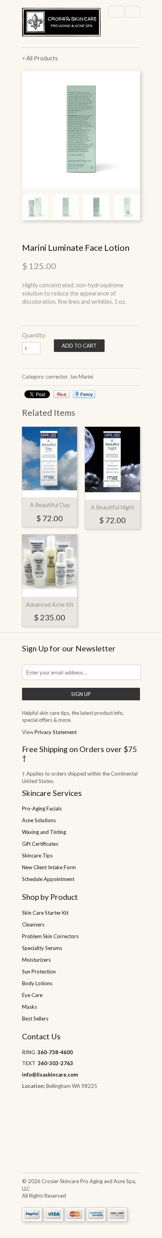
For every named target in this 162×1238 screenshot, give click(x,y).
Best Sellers (35, 1018)
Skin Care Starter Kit (45, 913)
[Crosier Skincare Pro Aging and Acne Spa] (61, 24)
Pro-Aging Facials (42, 808)
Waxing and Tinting (44, 832)
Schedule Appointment (48, 879)
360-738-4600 (55, 1052)
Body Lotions (37, 983)
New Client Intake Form (49, 867)
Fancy (84, 394)
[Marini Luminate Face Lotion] (81, 130)
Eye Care (32, 995)
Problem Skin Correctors (50, 936)
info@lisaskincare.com (50, 1074)
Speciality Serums (42, 948)
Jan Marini (81, 376)
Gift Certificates (40, 844)
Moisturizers (36, 960)
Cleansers (33, 924)
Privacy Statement (56, 732)
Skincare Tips (37, 855)
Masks (29, 1007)
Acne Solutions (39, 820)
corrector (56, 376)
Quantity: (34, 335)
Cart (132, 12)
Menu (116, 12)
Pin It (61, 394)
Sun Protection (39, 971)
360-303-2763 (55, 1063)
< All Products (40, 58)
